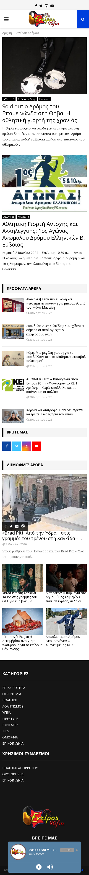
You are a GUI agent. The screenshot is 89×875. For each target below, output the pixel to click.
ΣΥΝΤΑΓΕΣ (10, 725)
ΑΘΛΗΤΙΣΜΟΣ (13, 706)
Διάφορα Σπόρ (27, 99)
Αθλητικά (8, 99)
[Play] (38, 867)
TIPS (5, 731)
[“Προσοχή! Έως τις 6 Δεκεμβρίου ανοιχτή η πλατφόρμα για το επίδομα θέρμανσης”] (22, 621)
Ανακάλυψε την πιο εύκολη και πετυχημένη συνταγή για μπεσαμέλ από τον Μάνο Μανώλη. (56, 303)
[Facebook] (36, 5)
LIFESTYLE (10, 718)
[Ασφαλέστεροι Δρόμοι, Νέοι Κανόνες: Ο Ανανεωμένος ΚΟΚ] (66, 621)
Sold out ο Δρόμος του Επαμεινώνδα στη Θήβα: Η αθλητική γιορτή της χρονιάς (39, 113)
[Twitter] (41, 5)
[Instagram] (46, 5)
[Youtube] (52, 5)
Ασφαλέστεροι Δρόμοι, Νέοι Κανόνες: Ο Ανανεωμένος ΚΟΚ (63, 640)
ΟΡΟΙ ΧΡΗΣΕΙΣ (13, 774)
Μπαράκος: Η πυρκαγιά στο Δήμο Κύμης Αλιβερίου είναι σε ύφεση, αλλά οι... (66, 597)
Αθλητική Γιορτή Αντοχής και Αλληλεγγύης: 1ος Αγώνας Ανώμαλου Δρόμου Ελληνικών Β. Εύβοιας (43, 234)
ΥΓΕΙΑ (6, 712)
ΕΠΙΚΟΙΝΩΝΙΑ (13, 743)
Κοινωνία (44, 99)
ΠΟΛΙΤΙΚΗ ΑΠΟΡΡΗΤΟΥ (20, 768)
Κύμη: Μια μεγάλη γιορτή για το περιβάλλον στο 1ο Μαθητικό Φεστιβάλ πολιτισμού (56, 356)
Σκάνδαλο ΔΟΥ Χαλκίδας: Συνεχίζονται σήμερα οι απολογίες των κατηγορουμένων (55, 330)
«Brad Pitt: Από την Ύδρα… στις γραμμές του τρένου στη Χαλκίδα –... (42, 535)
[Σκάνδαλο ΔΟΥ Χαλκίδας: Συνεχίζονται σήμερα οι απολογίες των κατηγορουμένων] (13, 331)
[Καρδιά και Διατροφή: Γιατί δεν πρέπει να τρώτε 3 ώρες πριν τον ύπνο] (13, 416)
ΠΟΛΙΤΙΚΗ (9, 700)
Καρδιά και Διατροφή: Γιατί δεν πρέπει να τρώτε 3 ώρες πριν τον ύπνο (54, 412)
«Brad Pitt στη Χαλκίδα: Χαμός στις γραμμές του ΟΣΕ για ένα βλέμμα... (19, 597)
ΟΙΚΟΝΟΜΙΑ (11, 694)
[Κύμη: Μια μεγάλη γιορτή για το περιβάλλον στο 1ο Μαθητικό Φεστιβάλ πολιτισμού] (13, 358)
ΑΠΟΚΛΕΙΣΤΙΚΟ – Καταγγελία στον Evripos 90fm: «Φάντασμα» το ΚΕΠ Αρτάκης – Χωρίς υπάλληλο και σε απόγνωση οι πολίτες (52, 385)
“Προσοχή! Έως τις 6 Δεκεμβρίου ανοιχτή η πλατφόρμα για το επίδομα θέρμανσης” (22, 642)
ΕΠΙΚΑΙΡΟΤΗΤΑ (13, 688)
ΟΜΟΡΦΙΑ (10, 737)
